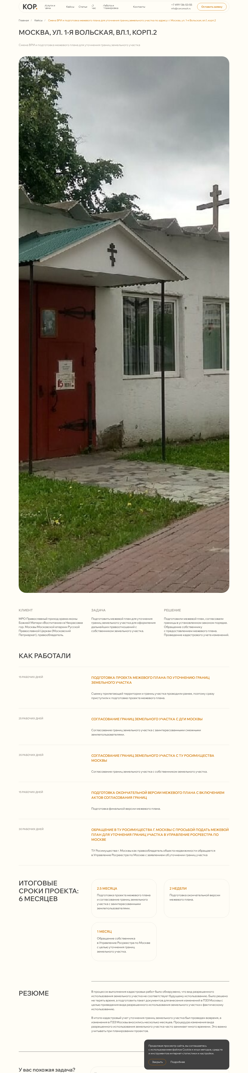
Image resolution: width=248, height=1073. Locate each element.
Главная (24, 20)
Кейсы (38, 20)
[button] (212, 7)
